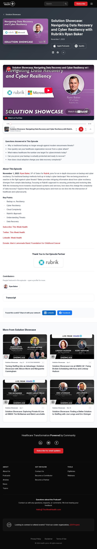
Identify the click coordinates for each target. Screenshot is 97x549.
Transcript (11, 297)
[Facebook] (56, 442)
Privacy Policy (36, 539)
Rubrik (46, 173)
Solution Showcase (13, 14)
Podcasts (6, 476)
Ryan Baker (25, 173)
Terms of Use (61, 539)
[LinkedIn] (40, 442)
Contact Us (39, 471)
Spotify (81, 46)
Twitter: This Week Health (14, 232)
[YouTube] (48, 442)
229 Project (74, 525)
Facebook (66, 313)
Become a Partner (42, 480)
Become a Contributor (43, 476)
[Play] (81, 129)
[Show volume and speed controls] (90, 129)
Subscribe (81, 4)
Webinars (71, 476)
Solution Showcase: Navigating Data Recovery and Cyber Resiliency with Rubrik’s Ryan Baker (41, 129)
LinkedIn (50, 313)
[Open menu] (91, 3)
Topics (5, 488)
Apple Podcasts (63, 46)
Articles (6, 480)
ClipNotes (71, 471)
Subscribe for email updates (48, 451)
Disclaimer (49, 539)
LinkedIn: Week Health (12, 238)
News (5, 484)
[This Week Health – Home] (9, 3)
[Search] (65, 4)
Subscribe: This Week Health (15, 227)
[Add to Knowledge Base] (63, 52)
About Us (6, 471)
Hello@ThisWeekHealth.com (48, 509)
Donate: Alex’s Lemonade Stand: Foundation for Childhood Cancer (31, 243)
